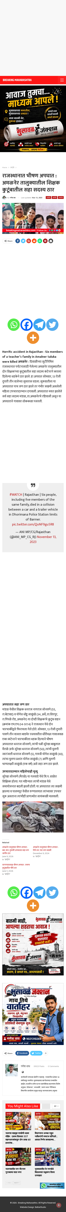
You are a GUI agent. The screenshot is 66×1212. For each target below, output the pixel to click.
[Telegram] (39, 324)
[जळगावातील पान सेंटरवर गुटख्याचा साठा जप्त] (18, 1157)
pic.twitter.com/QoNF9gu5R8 (33, 524)
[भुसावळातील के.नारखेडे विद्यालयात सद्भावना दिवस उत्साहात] (47, 1157)
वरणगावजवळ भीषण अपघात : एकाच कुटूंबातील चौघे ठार (16, 866)
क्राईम (48, 197)
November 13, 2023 (43, 539)
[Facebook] (26, 324)
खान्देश (54, 197)
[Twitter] (52, 324)
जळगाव (61, 197)
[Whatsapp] (14, 324)
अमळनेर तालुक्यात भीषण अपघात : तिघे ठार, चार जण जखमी (45, 848)
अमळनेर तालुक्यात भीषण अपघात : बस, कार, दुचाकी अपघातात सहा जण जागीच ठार (15, 850)
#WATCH (16, 495)
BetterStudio (40, 1207)
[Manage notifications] (58, 1205)
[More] (33, 338)
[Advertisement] (33, 38)
